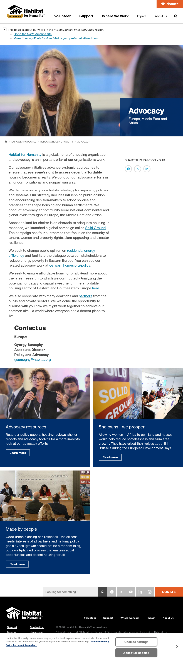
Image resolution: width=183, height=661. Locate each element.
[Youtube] (130, 592)
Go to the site (33, 34)
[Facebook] (128, 168)
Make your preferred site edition (56, 38)
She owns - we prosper (122, 427)
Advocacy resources (26, 427)
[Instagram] (149, 592)
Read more (110, 457)
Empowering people (23, 141)
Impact (151, 617)
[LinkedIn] (146, 168)
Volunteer (90, 617)
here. (96, 288)
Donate (11, 632)
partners (85, 296)
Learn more (18, 453)
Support (108, 617)
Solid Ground (95, 228)
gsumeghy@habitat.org (32, 359)
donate (173, 4)
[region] (91, 647)
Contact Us (37, 627)
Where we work (130, 617)
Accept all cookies (136, 653)
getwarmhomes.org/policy (69, 265)
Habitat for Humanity (25, 154)
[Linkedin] (140, 592)
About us (168, 617)
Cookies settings (136, 642)
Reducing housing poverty (56, 141)
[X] (137, 168)
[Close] (177, 646)
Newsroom (36, 632)
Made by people (21, 529)
